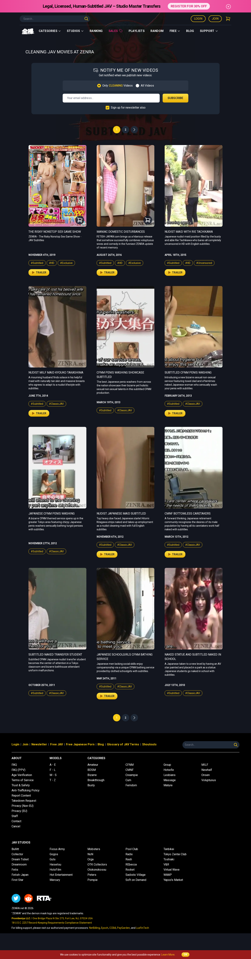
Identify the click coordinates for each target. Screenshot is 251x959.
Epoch (104, 927)
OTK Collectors (97, 864)
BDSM (91, 770)
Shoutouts (149, 744)
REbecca (131, 864)
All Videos (147, 85)
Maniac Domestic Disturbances (121, 231)
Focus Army (57, 849)
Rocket (130, 869)
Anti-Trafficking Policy (26, 790)
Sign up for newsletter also (128, 107)
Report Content (21, 795)
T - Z (53, 780)
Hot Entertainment (61, 874)
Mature (168, 785)
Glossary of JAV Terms (123, 744)
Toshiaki (169, 859)
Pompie (92, 880)
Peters (91, 874)
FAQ (14, 764)
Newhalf (206, 770)
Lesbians (169, 775)
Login (198, 18)
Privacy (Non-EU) (22, 806)
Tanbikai (169, 849)
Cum (128, 780)
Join (215, 18)
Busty (91, 785)
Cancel (16, 826)
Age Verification (22, 775)
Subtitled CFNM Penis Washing (188, 372)
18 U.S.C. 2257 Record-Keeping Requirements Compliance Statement (52, 922)
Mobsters (93, 849)
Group (167, 764)
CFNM (130, 764)
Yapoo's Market (173, 880)
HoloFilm (55, 869)
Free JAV (56, 744)
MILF (204, 764)
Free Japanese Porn (80, 744)
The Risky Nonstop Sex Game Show (54, 231)
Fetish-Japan (20, 874)
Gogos (54, 854)
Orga (90, 859)
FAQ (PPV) (18, 770)
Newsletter (39, 744)
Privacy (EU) (19, 811)
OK (185, 954)
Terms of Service (23, 780)
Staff (15, 816)
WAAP (168, 874)
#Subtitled (37, 262)
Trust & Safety (21, 785)
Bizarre (92, 775)
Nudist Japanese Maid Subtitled (121, 513)
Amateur (92, 764)
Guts (52, 859)
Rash (129, 859)
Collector (17, 854)
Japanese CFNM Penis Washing (51, 513)
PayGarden (123, 927)
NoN (90, 854)
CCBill (112, 927)
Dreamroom (19, 864)
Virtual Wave (172, 869)
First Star (17, 880)
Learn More (168, 954)
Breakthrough (95, 780)
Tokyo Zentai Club (175, 854)
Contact (16, 821)
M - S (53, 775)
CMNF (130, 770)
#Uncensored (204, 262)
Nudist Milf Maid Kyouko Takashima (55, 372)
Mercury (55, 880)
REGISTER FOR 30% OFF (189, 6)
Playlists (137, 31)
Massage (170, 780)
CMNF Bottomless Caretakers (188, 513)
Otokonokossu (96, 869)
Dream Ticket (20, 859)
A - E (53, 764)
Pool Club (132, 849)
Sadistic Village (136, 874)
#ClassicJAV (56, 403)
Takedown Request (24, 800)
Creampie (132, 775)
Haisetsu (55, 864)
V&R (166, 864)
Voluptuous (208, 780)
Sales (113, 31)
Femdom (131, 785)
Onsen (205, 775)
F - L (52, 770)
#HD (51, 262)
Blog (190, 31)
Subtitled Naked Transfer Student (55, 654)
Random (157, 31)
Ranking (96, 31)
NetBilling (94, 927)
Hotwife (169, 770)
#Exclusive (66, 262)
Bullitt (15, 849)
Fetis (15, 869)
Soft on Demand (136, 880)
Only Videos (117, 85)
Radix (129, 854)
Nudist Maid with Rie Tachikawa (189, 231)
